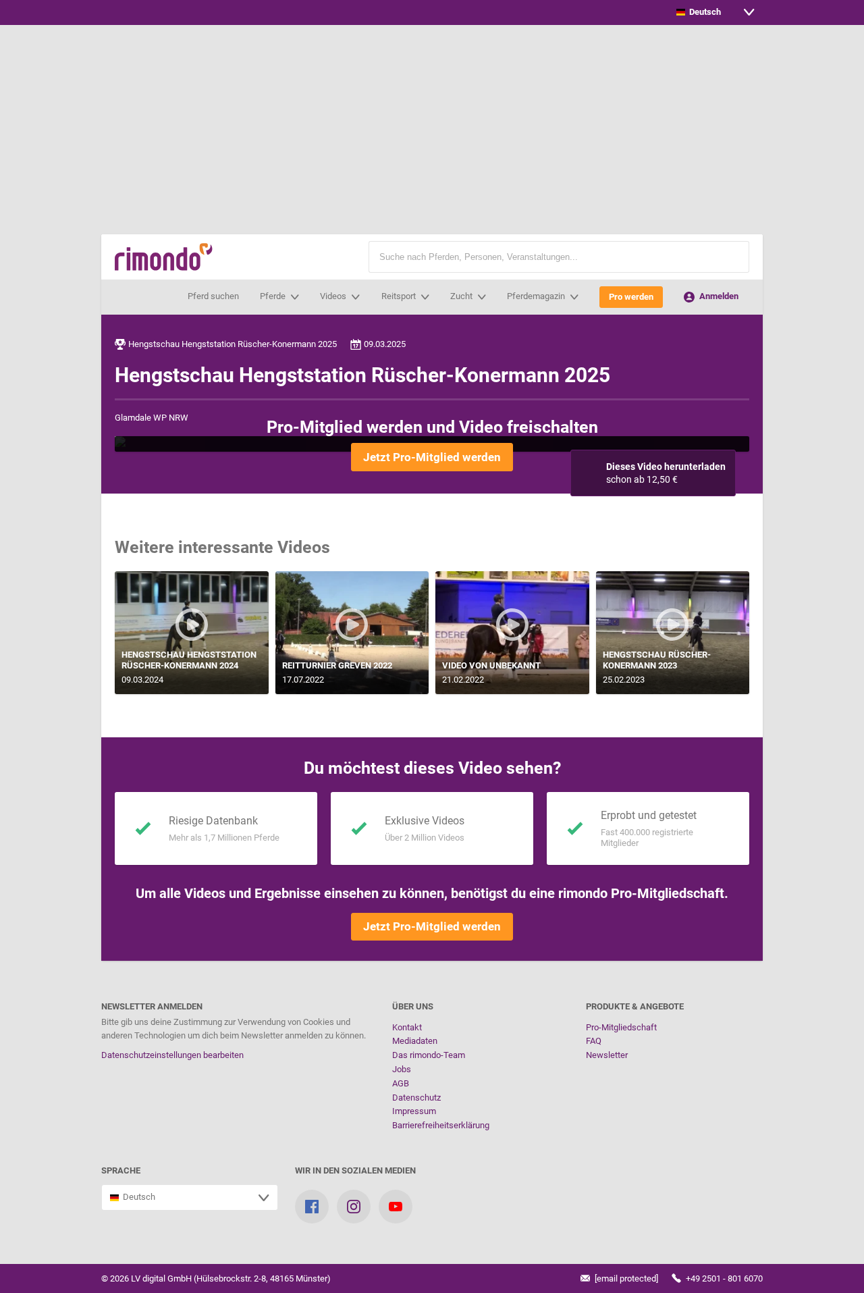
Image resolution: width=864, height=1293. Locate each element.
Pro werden (631, 297)
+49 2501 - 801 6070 (723, 1278)
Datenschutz (416, 1097)
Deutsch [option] (703, 12)
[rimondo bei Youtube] (395, 1206)
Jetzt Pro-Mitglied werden (432, 457)
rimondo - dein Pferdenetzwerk (164, 257)
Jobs (401, 1069)
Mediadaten (414, 1041)
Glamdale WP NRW (151, 418)
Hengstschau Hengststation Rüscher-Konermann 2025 (232, 344)
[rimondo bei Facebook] (312, 1206)
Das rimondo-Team (428, 1055)
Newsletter (607, 1055)
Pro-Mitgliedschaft (621, 1027)
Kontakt (407, 1027)
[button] (732, 257)
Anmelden (717, 296)
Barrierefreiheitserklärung (440, 1125)
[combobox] (715, 12)
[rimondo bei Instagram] (354, 1206)
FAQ (593, 1041)
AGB (400, 1083)
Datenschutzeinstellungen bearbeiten (172, 1055)
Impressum (414, 1111)
